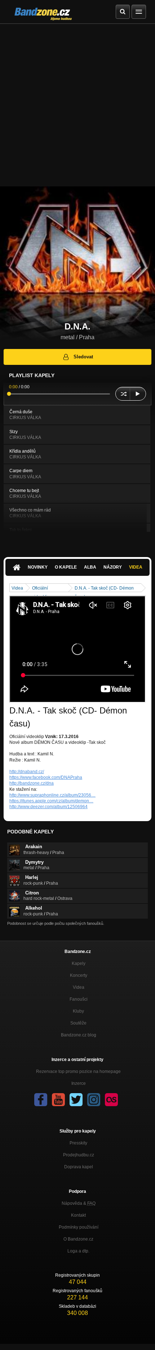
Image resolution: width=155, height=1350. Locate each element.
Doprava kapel (78, 1166)
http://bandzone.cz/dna (31, 783)
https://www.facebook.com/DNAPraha (45, 777)
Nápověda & (79, 1203)
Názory (112, 567)
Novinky (38, 567)
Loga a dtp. (78, 1251)
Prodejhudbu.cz (78, 1154)
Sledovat (83, 356)
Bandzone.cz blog (78, 1035)
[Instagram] (93, 1099)
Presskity (78, 1143)
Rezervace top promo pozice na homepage (78, 1071)
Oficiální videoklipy (42, 589)
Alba (90, 567)
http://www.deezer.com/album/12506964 (48, 806)
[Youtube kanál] (58, 1099)
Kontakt (78, 1215)
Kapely (78, 963)
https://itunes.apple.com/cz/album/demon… (51, 800)
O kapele (66, 567)
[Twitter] (76, 1099)
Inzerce (78, 1083)
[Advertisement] (77, 105)
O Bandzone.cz (78, 1239)
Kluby (78, 1011)
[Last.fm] (111, 1099)
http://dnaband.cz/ (26, 771)
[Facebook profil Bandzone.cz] (40, 1099)
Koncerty (78, 975)
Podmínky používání (78, 1227)
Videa (135, 567)
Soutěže (78, 1023)
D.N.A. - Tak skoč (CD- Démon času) (104, 589)
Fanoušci (79, 999)
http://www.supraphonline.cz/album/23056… (52, 795)
